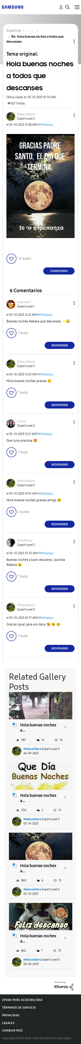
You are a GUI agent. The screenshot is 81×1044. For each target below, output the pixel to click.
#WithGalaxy (45, 125)
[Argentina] (12, 7)
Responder (60, 345)
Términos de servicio (19, 1007)
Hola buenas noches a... (38, 727)
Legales (8, 1023)
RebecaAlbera (32, 749)
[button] (67, 115)
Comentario (59, 271)
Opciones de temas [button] (67, 41)
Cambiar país (12, 1030)
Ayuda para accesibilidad (22, 1000)
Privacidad (10, 1015)
